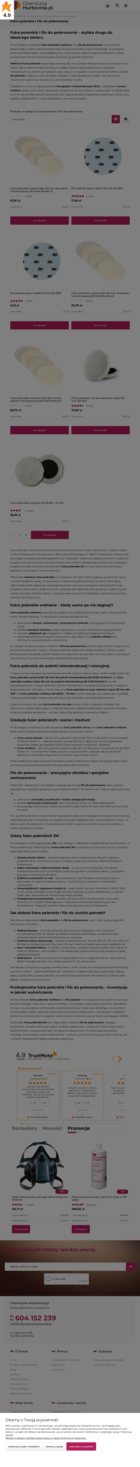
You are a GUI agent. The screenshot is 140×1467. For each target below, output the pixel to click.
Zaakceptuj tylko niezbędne (24, 1446)
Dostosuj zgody (54, 1446)
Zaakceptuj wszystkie (81, 1446)
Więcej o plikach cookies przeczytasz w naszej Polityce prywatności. (45, 1438)
